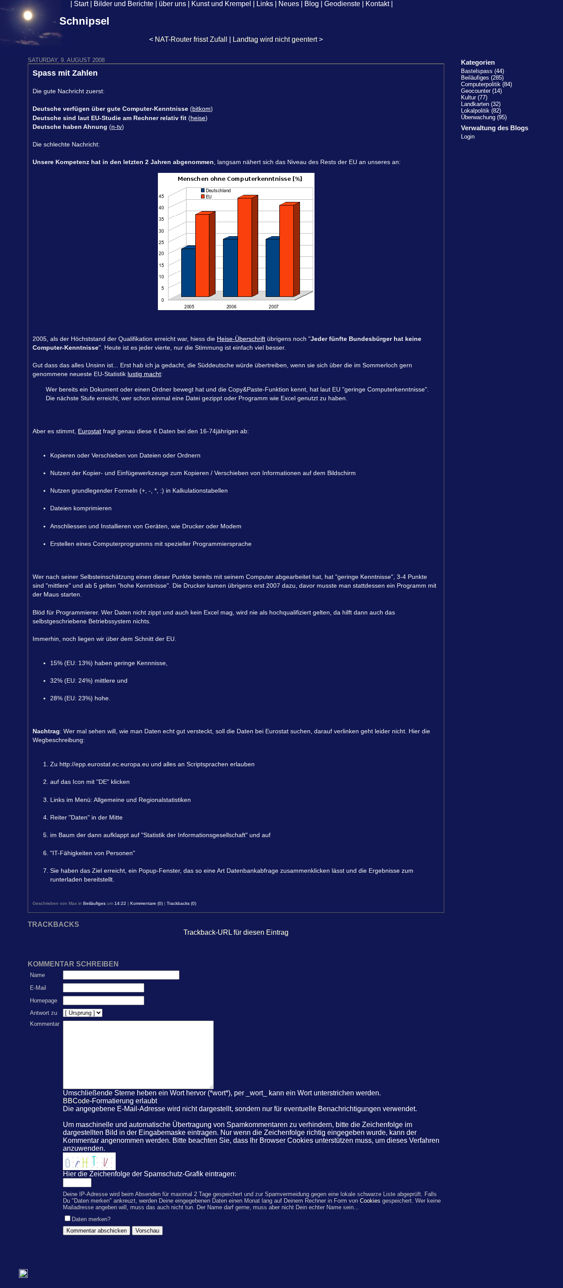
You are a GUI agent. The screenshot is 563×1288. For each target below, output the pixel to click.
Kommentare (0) (146, 903)
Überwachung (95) (484, 117)
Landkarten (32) (481, 104)
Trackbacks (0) (181, 903)
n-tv (116, 126)
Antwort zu (43, 1013)
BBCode (76, 1101)
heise (197, 117)
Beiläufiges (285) (482, 77)
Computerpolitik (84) (486, 84)
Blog (311, 3)
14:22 (120, 903)
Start (81, 3)
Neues (288, 3)
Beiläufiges (94, 903)
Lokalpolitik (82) (481, 110)
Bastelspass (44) (482, 71)
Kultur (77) (474, 97)
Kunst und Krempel (221, 3)
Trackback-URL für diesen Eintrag (236, 932)
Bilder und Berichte (124, 3)
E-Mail (38, 987)
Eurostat (89, 431)
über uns (172, 3)
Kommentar (44, 1024)
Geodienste (342, 3)
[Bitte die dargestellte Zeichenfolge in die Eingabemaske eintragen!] (89, 1161)
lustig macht (144, 373)
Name (37, 975)
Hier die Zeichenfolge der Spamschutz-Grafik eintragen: (149, 1174)
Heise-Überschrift (241, 338)
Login (468, 136)
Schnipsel (84, 21)
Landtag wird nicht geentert (275, 39)
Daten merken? (91, 1219)
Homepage (43, 1000)
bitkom (201, 108)
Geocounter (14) (481, 91)
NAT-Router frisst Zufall (191, 39)
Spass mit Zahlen (65, 73)
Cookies (370, 1200)
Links (264, 3)
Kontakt (377, 3)
